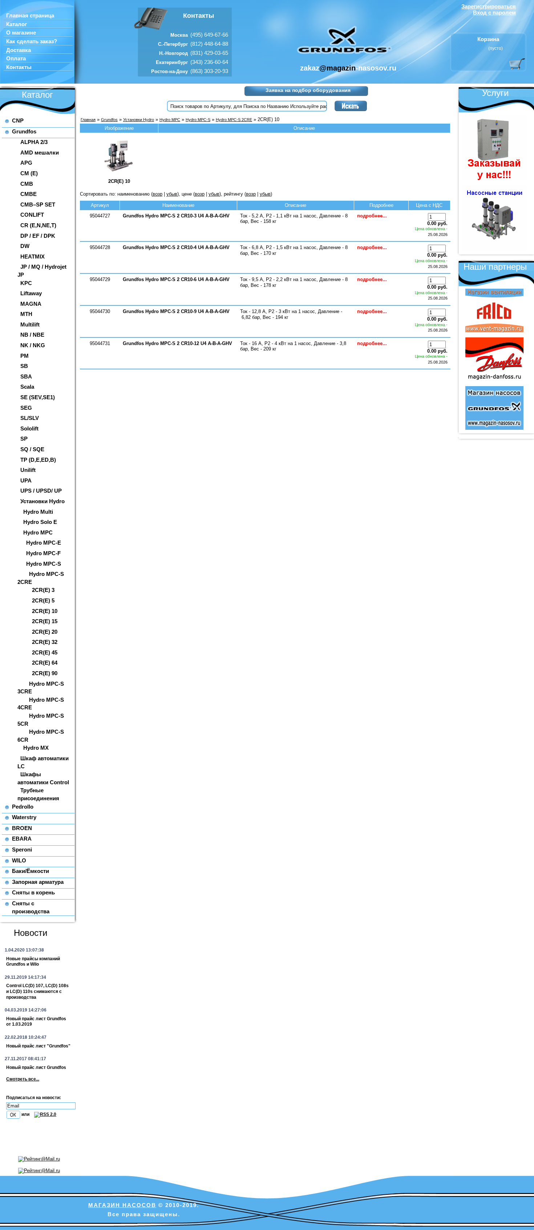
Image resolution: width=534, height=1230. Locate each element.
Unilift (28, 470)
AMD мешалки (39, 152)
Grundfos (24, 131)
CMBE (28, 194)
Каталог (16, 24)
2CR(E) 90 (44, 673)
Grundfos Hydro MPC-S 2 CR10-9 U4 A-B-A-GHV (176, 311)
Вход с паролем (494, 12)
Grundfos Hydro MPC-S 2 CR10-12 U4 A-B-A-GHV (177, 343)
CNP (18, 120)
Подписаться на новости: (33, 1097)
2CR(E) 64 (44, 663)
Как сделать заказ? (31, 41)
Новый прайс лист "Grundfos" (38, 1046)
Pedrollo (22, 807)
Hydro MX (36, 748)
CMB (26, 184)
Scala (27, 387)
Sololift (29, 428)
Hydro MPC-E (43, 543)
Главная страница (30, 16)
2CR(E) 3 (43, 590)
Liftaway (31, 293)
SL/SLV (29, 418)
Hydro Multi (38, 512)
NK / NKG (32, 345)
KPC (26, 283)
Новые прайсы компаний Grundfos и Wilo (33, 961)
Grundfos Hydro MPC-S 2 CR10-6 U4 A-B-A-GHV (176, 279)
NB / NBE (32, 335)
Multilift (30, 324)
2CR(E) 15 (44, 621)
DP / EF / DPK (37, 236)
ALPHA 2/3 (34, 142)
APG (26, 163)
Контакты (19, 67)
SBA (26, 376)
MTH (26, 314)
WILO (19, 860)
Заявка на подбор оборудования (308, 90)
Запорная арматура (38, 882)
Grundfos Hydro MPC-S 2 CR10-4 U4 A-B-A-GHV (176, 247)
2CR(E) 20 (44, 632)
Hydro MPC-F (43, 553)
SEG (26, 408)
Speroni (22, 849)
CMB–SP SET (37, 204)
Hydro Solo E (40, 522)
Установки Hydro (42, 501)
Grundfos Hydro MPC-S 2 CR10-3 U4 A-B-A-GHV (176, 216)
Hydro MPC (38, 532)
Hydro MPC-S (43, 564)
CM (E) (29, 173)
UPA (26, 480)
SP (24, 439)
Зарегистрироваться (488, 6)
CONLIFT (32, 215)
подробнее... (372, 216)
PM (24, 356)
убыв (171, 194)
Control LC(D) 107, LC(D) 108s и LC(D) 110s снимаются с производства (37, 991)
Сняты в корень (33, 892)
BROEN (22, 828)
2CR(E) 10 (44, 611)
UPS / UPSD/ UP (41, 491)
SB (24, 366)
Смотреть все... (22, 1079)
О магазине (21, 33)
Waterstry (24, 817)
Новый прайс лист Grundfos (36, 1067)
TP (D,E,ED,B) (38, 460)
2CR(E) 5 (43, 600)
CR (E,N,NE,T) (38, 225)
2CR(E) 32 (44, 642)
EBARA (22, 839)
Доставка (18, 50)
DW (24, 246)
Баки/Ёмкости (30, 871)
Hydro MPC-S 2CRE (234, 119)
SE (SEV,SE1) (37, 397)
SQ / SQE (32, 449)
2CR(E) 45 (44, 652)
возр (157, 194)
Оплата (16, 58)
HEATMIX (32, 256)
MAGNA (30, 304)
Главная (88, 119)
